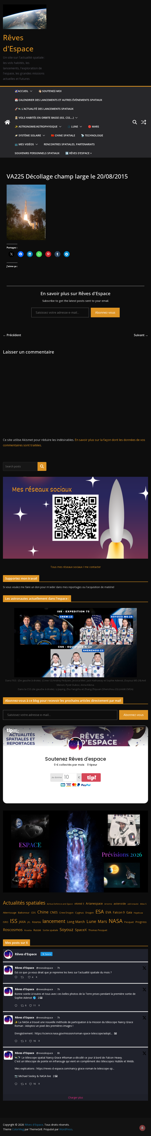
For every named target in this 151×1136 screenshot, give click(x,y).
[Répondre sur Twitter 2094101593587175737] (17, 1084)
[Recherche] (42, 466)
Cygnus (79, 912)
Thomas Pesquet (97, 930)
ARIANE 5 (79, 903)
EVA (108, 912)
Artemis (108, 904)
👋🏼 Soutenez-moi (50, 91)
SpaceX (81, 929)
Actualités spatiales (24, 902)
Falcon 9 (119, 912)
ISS (13, 920)
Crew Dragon (66, 912)
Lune (91, 921)
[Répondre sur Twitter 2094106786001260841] (17, 1041)
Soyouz (66, 929)
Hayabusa (138, 912)
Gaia (129, 912)
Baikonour (23, 912)
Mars (102, 921)
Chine (42, 912)
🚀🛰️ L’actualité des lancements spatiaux (44, 109)
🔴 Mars (93, 126)
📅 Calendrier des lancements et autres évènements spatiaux (58, 100)
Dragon (89, 912)
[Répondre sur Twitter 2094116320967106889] (17, 977)
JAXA (22, 922)
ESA (99, 911)
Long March (76, 921)
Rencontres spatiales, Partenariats (69, 144)
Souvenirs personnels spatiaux (37, 153)
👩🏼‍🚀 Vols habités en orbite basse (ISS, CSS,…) (44, 117)
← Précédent (12, 335)
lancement (54, 921)
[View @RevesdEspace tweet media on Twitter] (115, 1033)
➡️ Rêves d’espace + (78, 153)
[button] (30, 91)
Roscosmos (13, 929)
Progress (141, 922)
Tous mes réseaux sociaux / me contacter (75, 567)
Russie (37, 930)
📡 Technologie (92, 135)
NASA (116, 921)
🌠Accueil (21, 91)
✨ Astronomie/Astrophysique (36, 126)
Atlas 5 (143, 903)
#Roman (67, 1057)
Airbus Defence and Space (60, 904)
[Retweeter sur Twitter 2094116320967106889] (23, 977)
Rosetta (28, 930)
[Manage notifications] (142, 1128)
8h (58, 1053)
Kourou (36, 922)
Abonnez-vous (105, 312)
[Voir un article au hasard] (143, 122)
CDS (33, 912)
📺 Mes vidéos (24, 144)
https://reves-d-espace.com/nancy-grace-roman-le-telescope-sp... (75, 1068)
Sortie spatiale (50, 930)
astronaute (133, 903)
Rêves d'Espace (24, 967)
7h (58, 967)
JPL (28, 922)
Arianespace (94, 903)
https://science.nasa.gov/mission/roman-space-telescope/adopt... (73, 1033)
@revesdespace (44, 967)
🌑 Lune (72, 126)
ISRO (5, 922)
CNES (54, 912)
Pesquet (129, 922)
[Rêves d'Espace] (7, 122)
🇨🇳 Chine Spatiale (63, 135)
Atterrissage (9, 912)
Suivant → (141, 335)
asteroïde (120, 903)
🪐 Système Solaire (28, 135)
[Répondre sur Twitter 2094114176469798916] (17, 1005)
